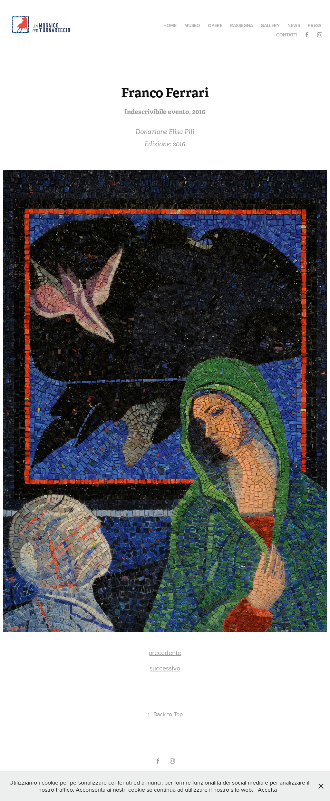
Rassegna (241, 25)
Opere (215, 25)
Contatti (286, 35)
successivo (165, 668)
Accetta (267, 790)
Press (314, 25)
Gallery (270, 25)
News (293, 25)
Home (170, 25)
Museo (192, 25)
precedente (165, 652)
